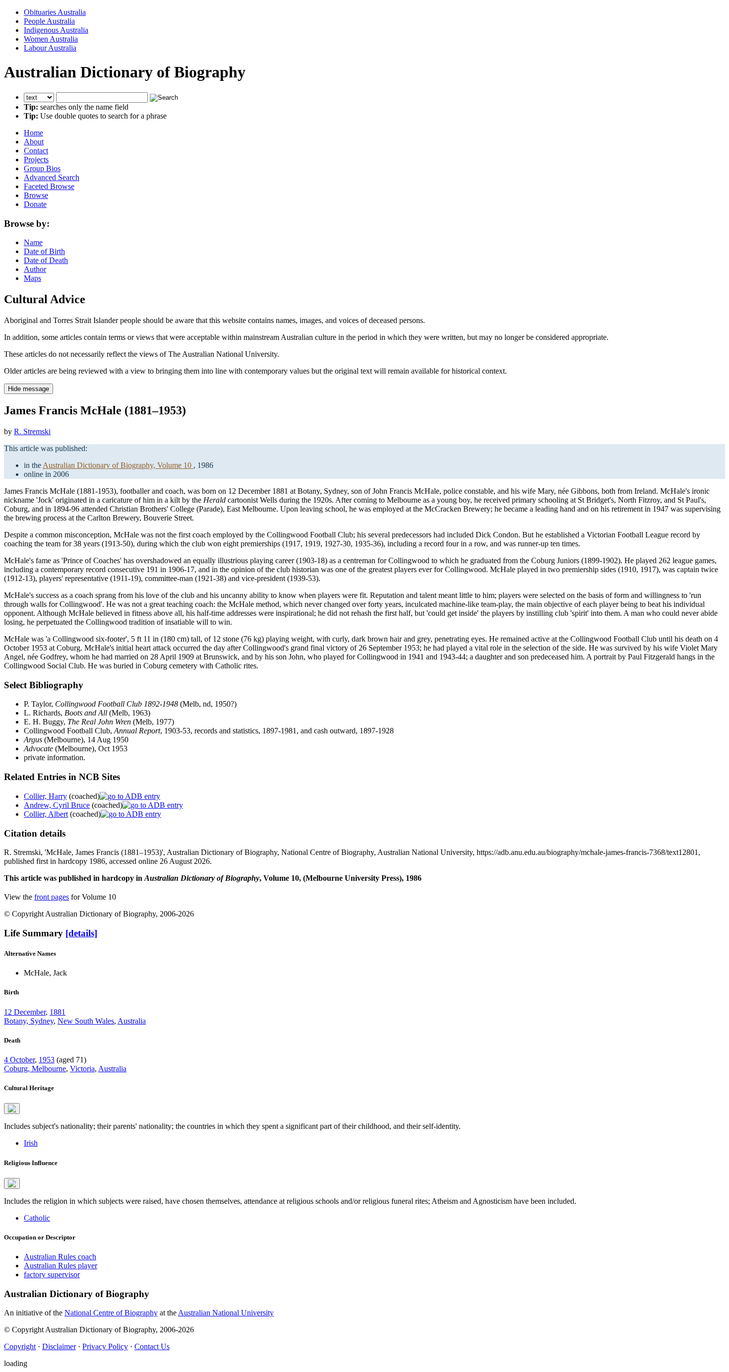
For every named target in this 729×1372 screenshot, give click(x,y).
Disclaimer (59, 1346)
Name (33, 242)
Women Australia (51, 39)
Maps (32, 278)
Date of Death (46, 260)
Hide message (28, 388)
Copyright (20, 1346)
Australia (132, 1021)
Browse (36, 195)
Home (33, 133)
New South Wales (86, 1021)
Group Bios (42, 168)
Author (35, 269)
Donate (35, 204)
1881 (57, 1012)
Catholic (37, 1218)
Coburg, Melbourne (35, 1068)
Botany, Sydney (29, 1021)
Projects (36, 159)
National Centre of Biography (111, 1312)
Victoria (82, 1068)
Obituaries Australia (55, 12)
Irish (31, 1143)
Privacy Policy (105, 1346)
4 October (19, 1059)
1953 (47, 1059)
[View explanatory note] (12, 1108)
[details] (81, 933)
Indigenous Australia (56, 30)
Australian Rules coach (60, 1256)
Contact (36, 150)
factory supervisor (52, 1274)
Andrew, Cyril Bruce (57, 805)
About (34, 141)
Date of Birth (44, 251)
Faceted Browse (49, 186)
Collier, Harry (45, 796)
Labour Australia (50, 48)
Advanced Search (51, 177)
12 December (25, 1012)
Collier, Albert (46, 814)
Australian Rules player (60, 1265)
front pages (51, 897)
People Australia (49, 21)
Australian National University (226, 1312)
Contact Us (152, 1346)
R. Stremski (32, 431)
